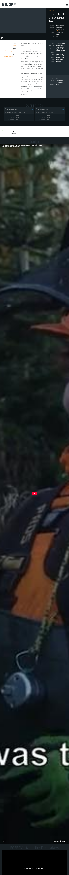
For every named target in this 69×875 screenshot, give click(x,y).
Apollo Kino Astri (48, 112)
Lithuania (58, 32)
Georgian (58, 80)
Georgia (61, 32)
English (57, 82)
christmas (14, 56)
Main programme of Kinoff (8, 50)
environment (5, 56)
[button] (3, 23)
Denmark (58, 34)
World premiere (52, 10)
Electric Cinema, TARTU (20, 112)
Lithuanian (61, 82)
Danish (61, 80)
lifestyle (10, 56)
